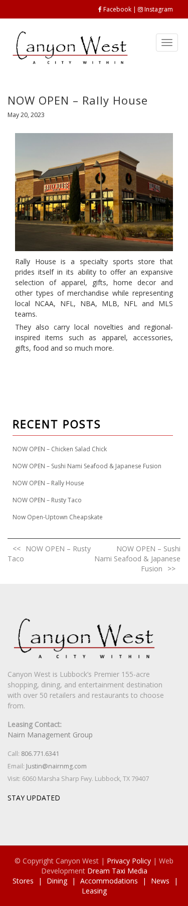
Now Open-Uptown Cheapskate (58, 517)
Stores (23, 880)
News (160, 880)
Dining (57, 880)
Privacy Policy (129, 860)
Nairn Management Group (50, 734)
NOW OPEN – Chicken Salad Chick (60, 449)
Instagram (158, 9)
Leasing (94, 890)
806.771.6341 (40, 753)
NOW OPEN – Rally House (48, 483)
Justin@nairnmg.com (56, 766)
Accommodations (109, 880)
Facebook (117, 9)
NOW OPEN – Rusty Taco (47, 500)
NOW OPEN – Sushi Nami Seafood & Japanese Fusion (87, 466)
